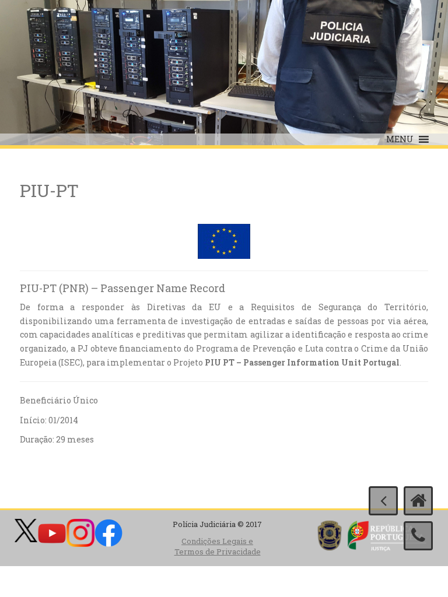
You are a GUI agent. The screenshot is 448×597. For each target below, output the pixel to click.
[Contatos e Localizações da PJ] (418, 535)
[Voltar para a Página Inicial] (418, 500)
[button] (400, 139)
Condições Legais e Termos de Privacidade (217, 546)
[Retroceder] (383, 500)
